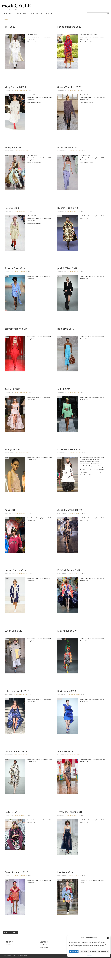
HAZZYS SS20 (12, 208)
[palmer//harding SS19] (15, 353)
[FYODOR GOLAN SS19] (67, 595)
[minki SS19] (15, 535)
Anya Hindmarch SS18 (16, 872)
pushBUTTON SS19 (67, 268)
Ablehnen (84, 951)
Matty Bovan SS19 (67, 630)
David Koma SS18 (66, 691)
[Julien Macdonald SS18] (15, 716)
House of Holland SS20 (69, 26)
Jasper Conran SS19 (15, 570)
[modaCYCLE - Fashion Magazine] (16, 6)
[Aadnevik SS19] (15, 414)
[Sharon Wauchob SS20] (67, 112)
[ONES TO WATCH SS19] (67, 474)
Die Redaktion (43, 944)
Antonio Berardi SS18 (16, 751)
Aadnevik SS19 (12, 389)
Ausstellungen (22, 14)
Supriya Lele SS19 (14, 449)
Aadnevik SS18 (65, 751)
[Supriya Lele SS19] (15, 474)
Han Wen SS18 (65, 872)
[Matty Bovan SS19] (67, 655)
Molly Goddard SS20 (15, 87)
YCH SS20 (10, 26)
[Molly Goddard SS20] (15, 112)
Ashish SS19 (64, 389)
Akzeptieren (74, 951)
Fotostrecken (36, 14)
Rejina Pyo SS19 (65, 328)
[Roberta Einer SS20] (67, 172)
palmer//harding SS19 (16, 328)
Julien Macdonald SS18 (17, 691)
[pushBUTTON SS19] (67, 293)
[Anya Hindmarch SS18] (15, 897)
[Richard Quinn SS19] (67, 233)
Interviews (50, 14)
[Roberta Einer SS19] (15, 293)
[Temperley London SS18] (67, 837)
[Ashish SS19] (67, 414)
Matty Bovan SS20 (14, 147)
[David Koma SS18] (67, 716)
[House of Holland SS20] (67, 51)
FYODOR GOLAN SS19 (68, 570)
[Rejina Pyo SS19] (67, 353)
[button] (108, 937)
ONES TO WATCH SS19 (69, 449)
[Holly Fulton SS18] (15, 834)
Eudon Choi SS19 (13, 630)
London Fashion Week (21, 30)
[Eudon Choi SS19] (15, 655)
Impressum (89, 955)
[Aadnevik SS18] (67, 776)
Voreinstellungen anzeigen (99, 951)
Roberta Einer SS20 (67, 147)
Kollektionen (7, 14)
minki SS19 (10, 510)
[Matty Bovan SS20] (15, 172)
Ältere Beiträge (10, 932)
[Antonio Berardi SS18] (15, 776)
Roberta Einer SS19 (15, 268)
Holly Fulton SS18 (14, 812)
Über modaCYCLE (44, 947)
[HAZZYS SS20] (15, 233)
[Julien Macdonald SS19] (67, 535)
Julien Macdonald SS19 (69, 510)
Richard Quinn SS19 (67, 208)
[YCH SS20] (15, 51)
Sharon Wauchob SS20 (69, 87)
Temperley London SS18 (69, 812)
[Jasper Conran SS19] (15, 595)
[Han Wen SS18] (67, 897)
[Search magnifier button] (108, 14)
